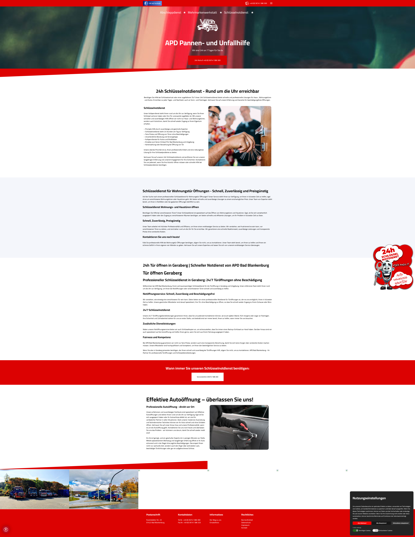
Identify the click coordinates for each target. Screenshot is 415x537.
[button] (271, 3)
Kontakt (244, 527)
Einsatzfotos (214, 522)
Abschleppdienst (170, 12)
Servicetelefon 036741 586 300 (207, 376)
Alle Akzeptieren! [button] (381, 523)
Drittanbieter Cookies (385, 530)
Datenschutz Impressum (246, 524)
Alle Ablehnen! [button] (362, 523)
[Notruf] (393, 267)
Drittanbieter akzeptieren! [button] (401, 523)
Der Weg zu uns (215, 520)
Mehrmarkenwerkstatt (203, 12)
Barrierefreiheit (247, 520)
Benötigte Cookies (365, 530)
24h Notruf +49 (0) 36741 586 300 (207, 60)
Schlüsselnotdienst (236, 12)
